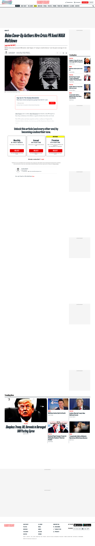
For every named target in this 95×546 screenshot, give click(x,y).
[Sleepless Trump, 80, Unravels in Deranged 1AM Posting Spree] (87, 63)
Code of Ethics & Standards (53, 536)
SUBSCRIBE (85, 2)
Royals (45, 6)
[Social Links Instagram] (80, 529)
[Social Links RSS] (85, 529)
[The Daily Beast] (43, 2)
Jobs (34, 536)
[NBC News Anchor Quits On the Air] (87, 72)
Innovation (66, 6)
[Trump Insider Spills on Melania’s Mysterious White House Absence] (87, 98)
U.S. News (72, 6)
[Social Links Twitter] (77, 529)
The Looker (30, 6)
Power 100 (59, 6)
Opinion (54, 6)
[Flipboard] (88, 529)
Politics (50, 6)
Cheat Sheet (24, 6)
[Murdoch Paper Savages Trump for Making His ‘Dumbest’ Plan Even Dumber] (87, 80)
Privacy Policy (55, 164)
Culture (40, 531)
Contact (28, 536)
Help (41, 536)
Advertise (38, 536)
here (33, 176)
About (24, 536)
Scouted (77, 6)
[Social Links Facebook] (74, 529)
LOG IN (91, 2)
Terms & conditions (68, 536)
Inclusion (61, 536)
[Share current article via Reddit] (66, 53)
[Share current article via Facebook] (57, 53)
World (39, 529)
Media (35, 6)
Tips (31, 536)
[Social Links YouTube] (83, 529)
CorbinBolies (24, 171)
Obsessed (40, 6)
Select (16, 151)
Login (42, 159)
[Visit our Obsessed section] (11, 2)
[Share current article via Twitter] (60, 53)
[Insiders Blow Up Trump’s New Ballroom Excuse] (87, 90)
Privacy (44, 536)
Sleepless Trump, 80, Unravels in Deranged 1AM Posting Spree (26, 429)
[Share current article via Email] (63, 53)
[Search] (93, 6)
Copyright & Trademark (78, 536)
